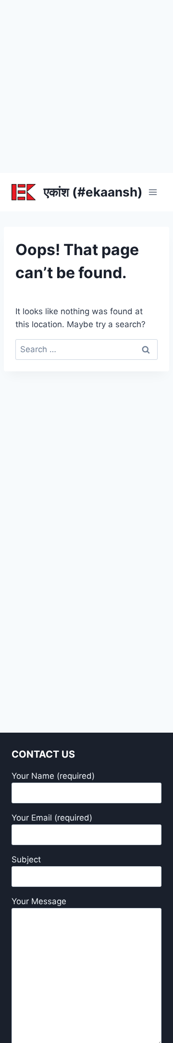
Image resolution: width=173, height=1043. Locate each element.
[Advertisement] (86, 86)
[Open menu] (152, 191)
